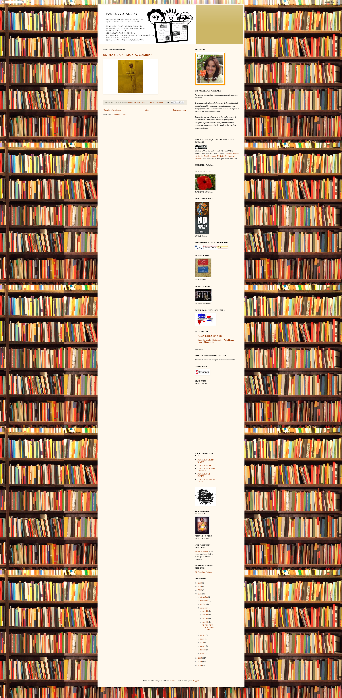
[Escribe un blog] (175, 102)
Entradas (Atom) (120, 114)
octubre (203, 604)
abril (202, 642)
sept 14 (205, 614)
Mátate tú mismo (201, 551)
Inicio (147, 110)
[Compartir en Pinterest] (182, 102)
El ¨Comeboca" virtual (203, 572)
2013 (200, 586)
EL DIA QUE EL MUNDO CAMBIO (127, 54)
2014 (200, 583)
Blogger (196, 680)
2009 (200, 661)
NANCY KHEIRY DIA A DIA (210, 336)
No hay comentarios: (157, 102)
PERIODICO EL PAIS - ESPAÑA (206, 469)
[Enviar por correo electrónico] (172, 102)
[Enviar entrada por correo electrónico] (167, 102)
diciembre (204, 597)
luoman (173, 680)
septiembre (204, 607)
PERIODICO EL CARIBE (203, 475)
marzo (202, 646)
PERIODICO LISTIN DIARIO (205, 460)
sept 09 (205, 622)
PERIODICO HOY (204, 465)
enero (202, 653)
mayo (202, 638)
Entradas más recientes (112, 110)
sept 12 (205, 618)
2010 (200, 658)
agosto (203, 635)
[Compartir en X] (177, 102)
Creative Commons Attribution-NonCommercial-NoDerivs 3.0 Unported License (217, 156)
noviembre (204, 600)
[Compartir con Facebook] (180, 102)
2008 (200, 665)
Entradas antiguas (179, 110)
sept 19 (205, 611)
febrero (203, 649)
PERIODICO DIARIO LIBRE (206, 480)
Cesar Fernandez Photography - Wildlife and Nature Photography (216, 341)
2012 (200, 590)
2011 (200, 593)
